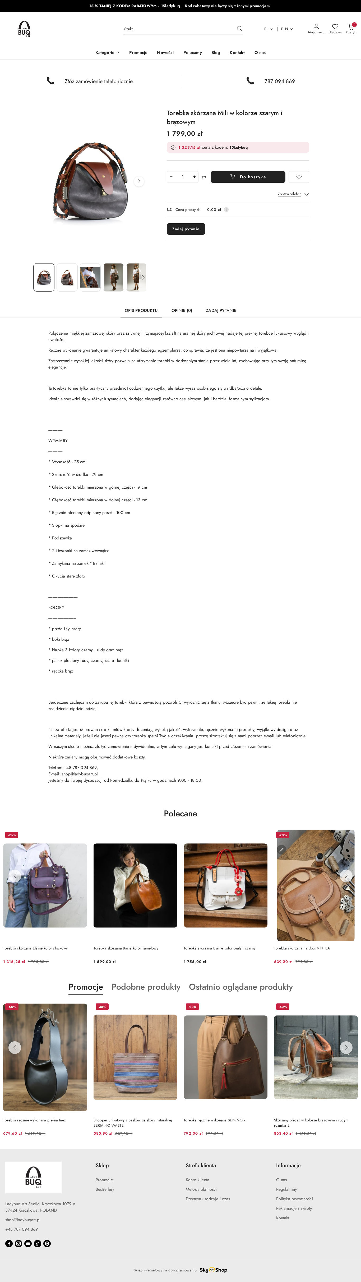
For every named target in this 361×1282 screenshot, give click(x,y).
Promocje (104, 1180)
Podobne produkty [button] (146, 987)
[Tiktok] (37, 1243)
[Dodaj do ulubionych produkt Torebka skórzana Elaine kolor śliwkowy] (81, 836)
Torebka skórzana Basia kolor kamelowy (126, 948)
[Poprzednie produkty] (15, 875)
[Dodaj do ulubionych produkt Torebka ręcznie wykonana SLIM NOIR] (262, 1007)
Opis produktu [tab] (141, 310)
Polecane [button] (180, 813)
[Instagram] (18, 1243)
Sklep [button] (102, 1165)
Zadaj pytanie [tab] (221, 310)
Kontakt (282, 1218)
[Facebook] (9, 1243)
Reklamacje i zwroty (294, 1208)
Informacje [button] (288, 1165)
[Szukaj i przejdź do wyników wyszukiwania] (239, 29)
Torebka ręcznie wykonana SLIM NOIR (215, 1120)
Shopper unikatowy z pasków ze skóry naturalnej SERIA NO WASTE (133, 1122)
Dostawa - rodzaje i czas (208, 1199)
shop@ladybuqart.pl (22, 1220)
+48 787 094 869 (21, 1229)
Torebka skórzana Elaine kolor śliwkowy (35, 948)
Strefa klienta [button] (201, 1165)
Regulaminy (286, 1189)
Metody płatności (201, 1189)
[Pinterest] (47, 1243)
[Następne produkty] (346, 875)
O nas (281, 1180)
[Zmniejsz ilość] (171, 177)
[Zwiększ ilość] (194, 177)
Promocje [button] (85, 987)
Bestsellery (105, 1189)
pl (266, 28)
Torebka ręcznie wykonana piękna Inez (34, 1120)
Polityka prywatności (294, 1199)
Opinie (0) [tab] (182, 310)
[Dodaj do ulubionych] (299, 177)
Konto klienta (197, 1180)
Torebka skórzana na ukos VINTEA (302, 948)
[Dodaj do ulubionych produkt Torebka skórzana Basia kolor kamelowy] (171, 836)
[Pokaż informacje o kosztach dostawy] (226, 209)
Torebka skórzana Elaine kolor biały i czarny (219, 948)
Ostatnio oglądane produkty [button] (241, 987)
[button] (107, 53)
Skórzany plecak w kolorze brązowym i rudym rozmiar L (311, 1122)
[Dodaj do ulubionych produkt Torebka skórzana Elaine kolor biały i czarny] (262, 836)
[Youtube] (28, 1243)
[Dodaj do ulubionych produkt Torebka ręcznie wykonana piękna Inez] (81, 1007)
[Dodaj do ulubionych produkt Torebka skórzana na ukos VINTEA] (352, 836)
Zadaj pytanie (186, 228)
